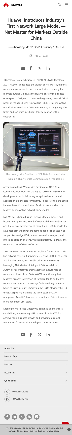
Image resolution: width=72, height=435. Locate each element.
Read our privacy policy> (49, 431)
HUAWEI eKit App (20, 391)
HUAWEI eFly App (20, 399)
